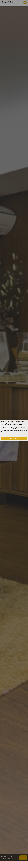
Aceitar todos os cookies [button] (14, 438)
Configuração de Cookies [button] (14, 435)
